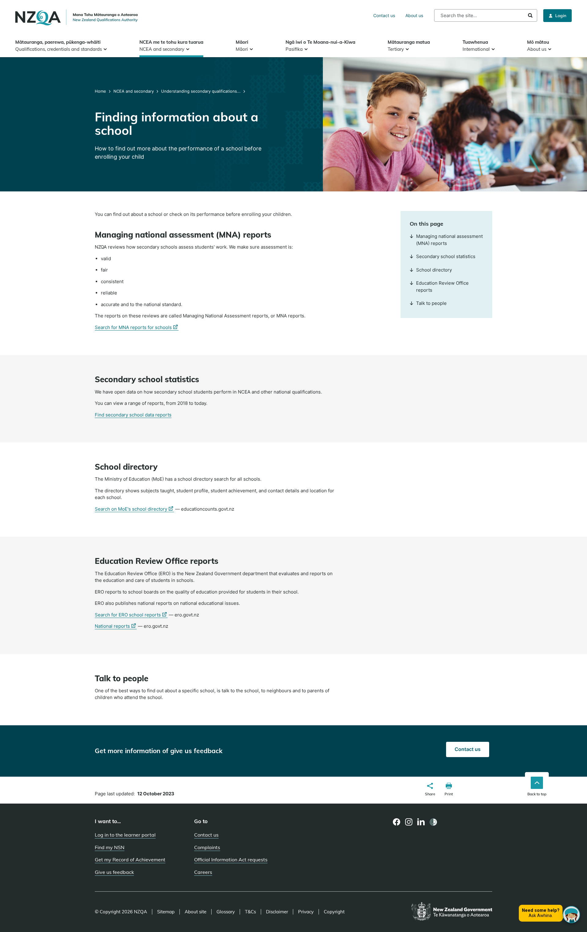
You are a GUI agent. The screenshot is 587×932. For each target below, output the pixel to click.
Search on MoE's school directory (134, 509)
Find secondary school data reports (133, 415)
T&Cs (250, 912)
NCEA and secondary (133, 91)
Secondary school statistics (445, 256)
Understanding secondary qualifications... (201, 91)
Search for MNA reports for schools (137, 327)
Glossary (225, 912)
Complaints (207, 847)
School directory (434, 270)
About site (195, 912)
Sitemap (166, 912)
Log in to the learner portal (125, 835)
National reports (116, 626)
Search (530, 15)
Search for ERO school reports (131, 615)
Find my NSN (109, 847)
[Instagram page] (409, 822)
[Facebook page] (397, 822)
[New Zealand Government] (451, 912)
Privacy (306, 912)
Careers (203, 872)
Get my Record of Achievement (130, 859)
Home (101, 91)
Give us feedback (114, 872)
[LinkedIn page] (421, 822)
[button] (430, 790)
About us (414, 15)
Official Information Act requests (231, 859)
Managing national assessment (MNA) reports (449, 239)
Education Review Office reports (442, 286)
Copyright (334, 912)
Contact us (384, 15)
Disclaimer (277, 912)
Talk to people (431, 303)
